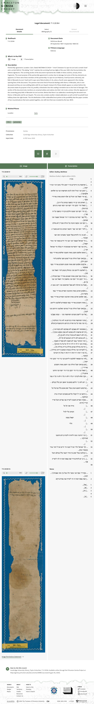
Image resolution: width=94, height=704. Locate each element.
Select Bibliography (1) (47, 30)
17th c (9, 122)
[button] (10, 7)
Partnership (17, 122)
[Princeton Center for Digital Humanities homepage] (69, 690)
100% (20, 176)
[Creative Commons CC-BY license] (48, 701)
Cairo (36, 113)
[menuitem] (10, 687)
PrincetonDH (83, 691)
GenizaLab (82, 689)
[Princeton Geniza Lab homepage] (55, 690)
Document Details (19, 30)
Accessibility (10, 701)
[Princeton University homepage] (81, 701)
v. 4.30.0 (71, 701)
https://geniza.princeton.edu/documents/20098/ (26, 673)
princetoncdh (83, 694)
